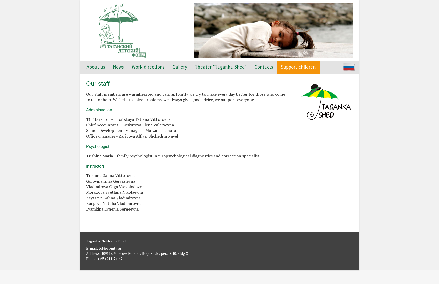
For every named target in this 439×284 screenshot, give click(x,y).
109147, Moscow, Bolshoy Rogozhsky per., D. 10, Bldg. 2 (144, 253)
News (118, 67)
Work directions (148, 67)
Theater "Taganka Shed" (221, 67)
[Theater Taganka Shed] (326, 127)
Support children (298, 67)
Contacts (263, 67)
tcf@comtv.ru (110, 248)
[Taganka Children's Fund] (121, 30)
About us (95, 67)
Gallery (179, 67)
